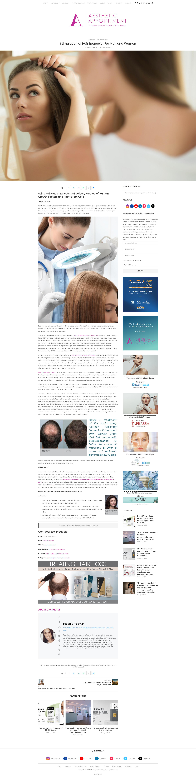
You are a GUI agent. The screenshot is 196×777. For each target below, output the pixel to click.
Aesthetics (54, 3)
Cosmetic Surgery (78, 3)
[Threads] (149, 3)
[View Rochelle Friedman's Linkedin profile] (59, 645)
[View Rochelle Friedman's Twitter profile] (59, 626)
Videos (102, 3)
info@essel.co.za (48, 540)
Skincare (65, 3)
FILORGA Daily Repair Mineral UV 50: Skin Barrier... (51, 729)
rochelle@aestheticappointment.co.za (94, 627)
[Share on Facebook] (69, 188)
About (59, 766)
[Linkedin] (141, 3)
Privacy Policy (116, 766)
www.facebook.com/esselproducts (57, 553)
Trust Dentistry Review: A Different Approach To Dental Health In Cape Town (78, 730)
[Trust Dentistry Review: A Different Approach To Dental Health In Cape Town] (78, 712)
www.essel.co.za (50, 545)
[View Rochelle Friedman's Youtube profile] (59, 636)
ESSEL (51, 485)
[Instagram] (135, 3)
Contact (128, 3)
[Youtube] (139, 3)
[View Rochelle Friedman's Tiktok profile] (59, 631)
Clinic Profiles (92, 3)
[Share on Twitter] (74, 188)
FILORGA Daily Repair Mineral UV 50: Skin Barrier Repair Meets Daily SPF (145, 519)
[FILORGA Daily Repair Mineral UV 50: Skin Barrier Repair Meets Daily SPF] (50, 712)
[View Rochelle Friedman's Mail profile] (59, 654)
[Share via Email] (93, 188)
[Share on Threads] (88, 188)
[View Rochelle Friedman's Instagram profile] (59, 617)
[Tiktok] (144, 3)
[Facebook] (137, 3)
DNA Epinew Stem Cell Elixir (47, 372)
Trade (109, 3)
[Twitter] (146, 3)
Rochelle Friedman (92, 47)
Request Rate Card (81, 766)
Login (137, 766)
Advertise (119, 3)
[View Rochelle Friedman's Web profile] (59, 649)
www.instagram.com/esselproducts (58, 558)
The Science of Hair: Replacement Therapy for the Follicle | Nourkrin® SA (146, 552)
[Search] (152, 3)
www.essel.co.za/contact (56, 549)
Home (44, 3)
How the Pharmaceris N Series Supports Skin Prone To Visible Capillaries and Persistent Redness (146, 570)
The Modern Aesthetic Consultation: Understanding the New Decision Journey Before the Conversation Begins (147, 587)
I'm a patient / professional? (132, 260)
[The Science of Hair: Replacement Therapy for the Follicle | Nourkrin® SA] (105, 712)
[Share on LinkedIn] (79, 188)
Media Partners (95, 766)
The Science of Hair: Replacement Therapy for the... (105, 729)
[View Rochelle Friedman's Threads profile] (59, 640)
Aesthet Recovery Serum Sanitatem (86, 335)
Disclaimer (128, 766)
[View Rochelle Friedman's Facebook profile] (59, 622)
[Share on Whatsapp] (84, 188)
